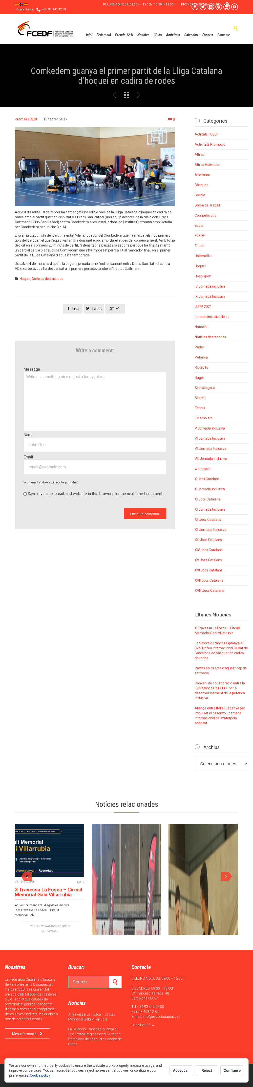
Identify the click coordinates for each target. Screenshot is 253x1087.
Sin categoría (205, 388)
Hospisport (203, 276)
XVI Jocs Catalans (209, 570)
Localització (140, 1025)
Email (28, 457)
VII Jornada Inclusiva (210, 449)
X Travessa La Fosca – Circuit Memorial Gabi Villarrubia (49, 892)
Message (31, 369)
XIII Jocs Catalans (208, 540)
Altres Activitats (207, 165)
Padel (199, 347)
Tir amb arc (203, 418)
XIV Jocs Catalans (209, 550)
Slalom (200, 398)
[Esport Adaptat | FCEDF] (46, 28)
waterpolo (203, 469)
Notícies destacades (47, 279)
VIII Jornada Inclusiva (211, 459)
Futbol (199, 246)
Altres (199, 155)
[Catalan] (17, 4)
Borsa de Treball (207, 205)
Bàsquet (201, 185)
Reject (207, 1070)
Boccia (200, 195)
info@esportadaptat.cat (161, 1017)
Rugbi (199, 378)
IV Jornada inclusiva (210, 286)
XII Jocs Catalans (208, 519)
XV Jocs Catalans (208, 560)
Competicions (205, 215)
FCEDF (200, 236)
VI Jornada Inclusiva (210, 438)
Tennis (200, 408)
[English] (21, 4)
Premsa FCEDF (26, 119)
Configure (232, 1070)
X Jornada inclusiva (210, 489)
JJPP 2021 (203, 307)
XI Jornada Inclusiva (210, 509)
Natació (201, 327)
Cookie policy (40, 1075)
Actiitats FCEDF (206, 134)
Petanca (201, 357)
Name (28, 434)
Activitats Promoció (210, 144)
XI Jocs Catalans (207, 499)
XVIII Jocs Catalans (209, 590)
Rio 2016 (201, 367)
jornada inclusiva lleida (212, 317)
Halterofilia (203, 256)
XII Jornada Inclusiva (210, 530)
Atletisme (202, 175)
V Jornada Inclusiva (210, 428)
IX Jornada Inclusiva (210, 296)
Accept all (181, 1070)
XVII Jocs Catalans (209, 580)
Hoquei (25, 279)
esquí (199, 225)
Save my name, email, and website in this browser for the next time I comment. (95, 493)
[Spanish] (26, 4)
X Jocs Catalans (207, 479)
